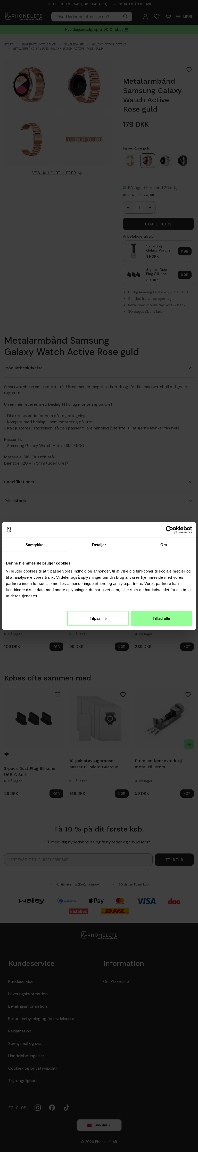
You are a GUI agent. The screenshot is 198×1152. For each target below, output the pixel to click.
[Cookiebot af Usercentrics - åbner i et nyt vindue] (169, 530)
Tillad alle (161, 618)
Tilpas (95, 618)
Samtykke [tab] (34, 544)
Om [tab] (163, 544)
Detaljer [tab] (99, 544)
